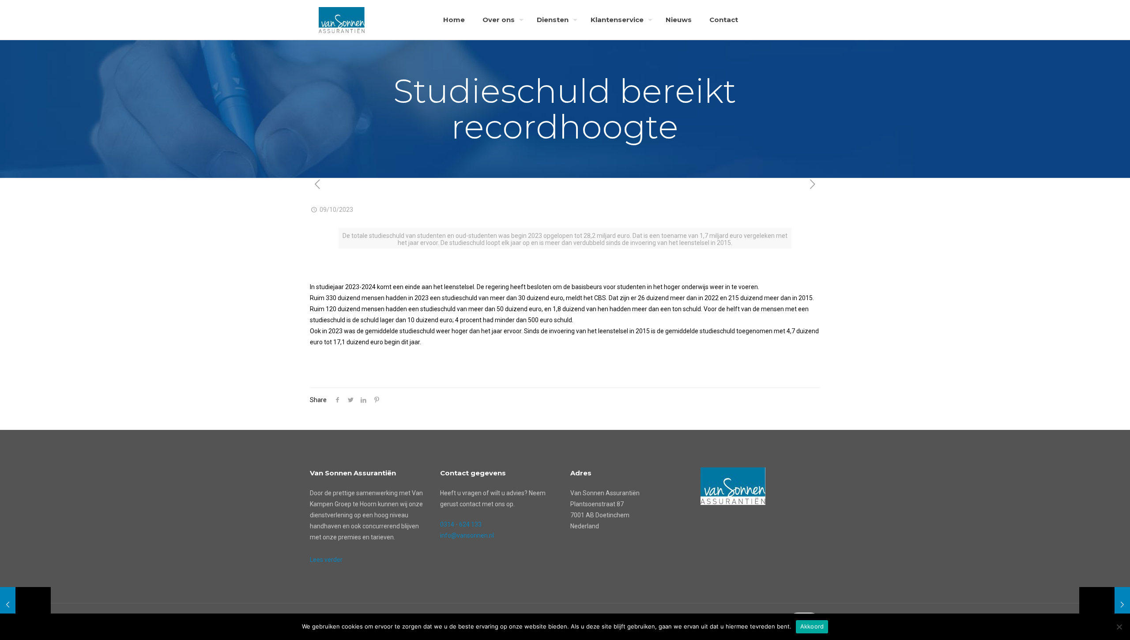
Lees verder (326, 559)
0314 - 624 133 (461, 524)
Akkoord (812, 626)
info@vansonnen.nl (467, 535)
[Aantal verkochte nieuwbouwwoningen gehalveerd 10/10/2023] (1104, 604)
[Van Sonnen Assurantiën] (342, 20)
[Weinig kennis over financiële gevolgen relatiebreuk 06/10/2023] (25, 604)
